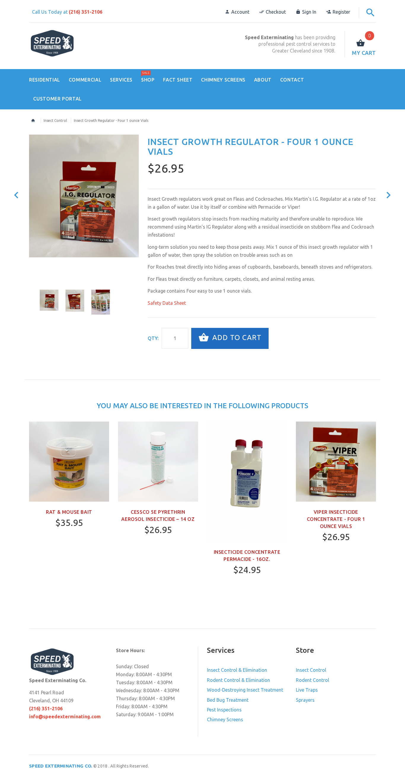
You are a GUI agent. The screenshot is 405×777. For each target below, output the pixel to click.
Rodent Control (312, 680)
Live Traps (307, 690)
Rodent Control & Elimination (238, 680)
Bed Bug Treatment (227, 700)
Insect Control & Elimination (237, 670)
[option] (84, 196)
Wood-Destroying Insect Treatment (245, 690)
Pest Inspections (224, 709)
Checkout (276, 12)
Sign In (309, 12)
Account (240, 12)
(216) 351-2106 (85, 12)
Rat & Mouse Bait (69, 512)
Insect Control (55, 120)
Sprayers (305, 700)
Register (341, 12)
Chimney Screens (225, 719)
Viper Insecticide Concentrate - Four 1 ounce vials (336, 519)
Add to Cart (236, 338)
